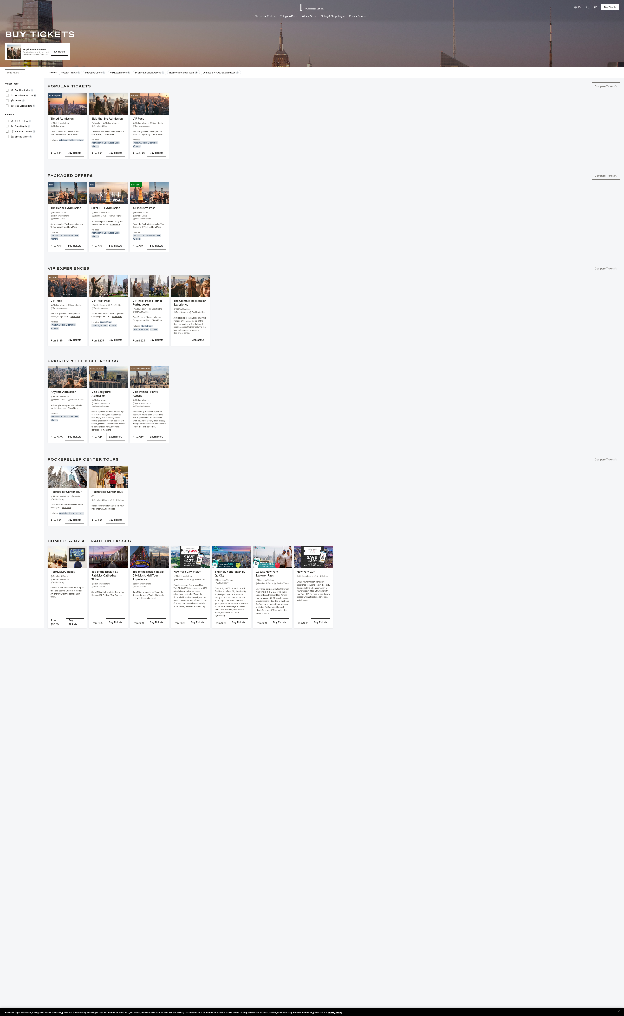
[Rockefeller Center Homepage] (312, 7)
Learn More (115, 436)
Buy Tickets (59, 51)
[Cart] (595, 7)
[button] (37, 51)
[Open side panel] (7, 7)
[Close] (618, 1011)
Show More (72, 134)
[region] (312, 1012)
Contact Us (198, 340)
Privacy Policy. (335, 1012)
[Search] (587, 7)
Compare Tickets (605, 86)
